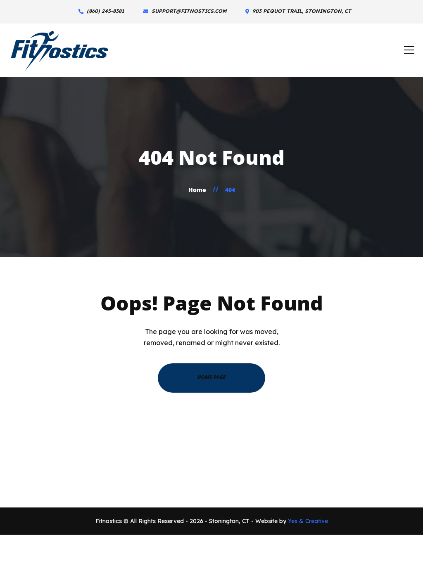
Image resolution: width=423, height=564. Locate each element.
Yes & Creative (308, 521)
